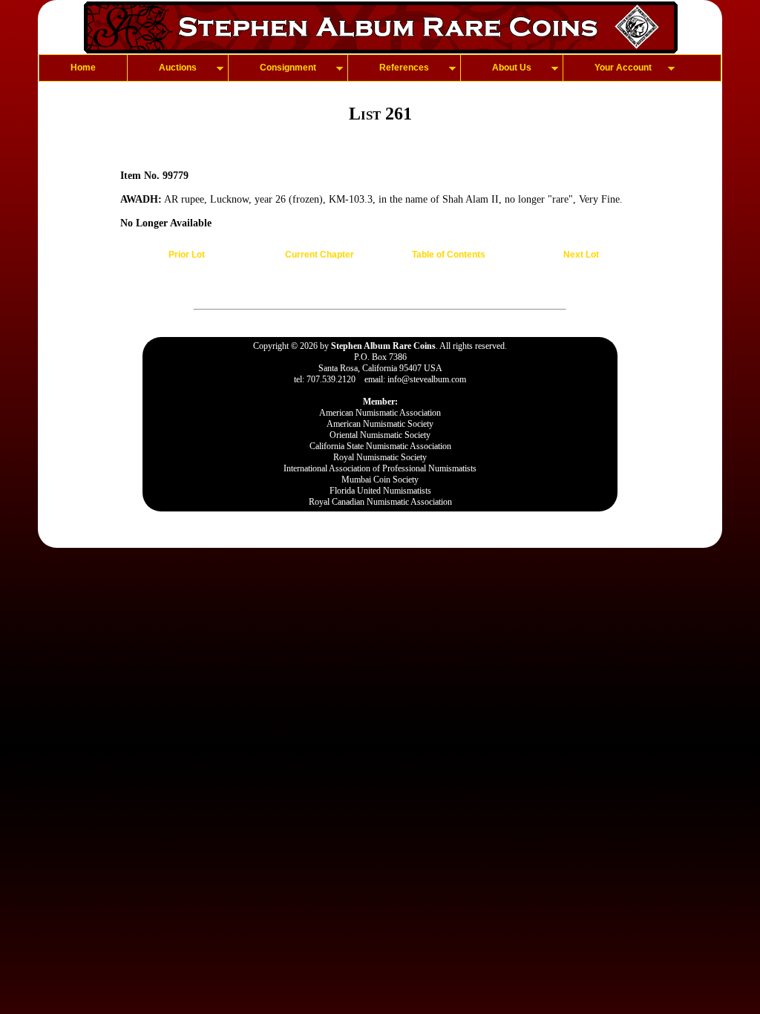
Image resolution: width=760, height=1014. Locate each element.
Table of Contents (448, 254)
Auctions (178, 67)
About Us (511, 67)
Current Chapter (319, 254)
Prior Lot (186, 254)
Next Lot (581, 254)
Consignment (288, 67)
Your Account (623, 67)
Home (83, 67)
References (404, 67)
